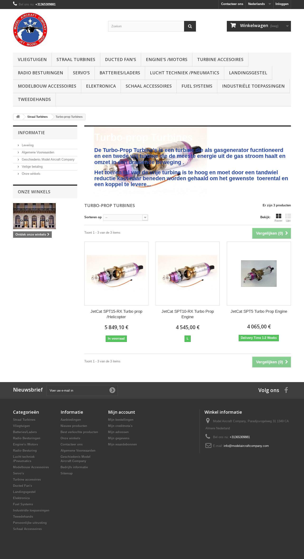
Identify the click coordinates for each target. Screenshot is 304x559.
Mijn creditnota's (120, 426)
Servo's (81, 73)
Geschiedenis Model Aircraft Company (48, 159)
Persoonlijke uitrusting (30, 523)
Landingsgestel (248, 73)
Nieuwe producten (74, 426)
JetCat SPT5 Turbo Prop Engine (259, 311)
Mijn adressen (118, 432)
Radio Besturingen (40, 73)
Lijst (288, 220)
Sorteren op (93, 217)
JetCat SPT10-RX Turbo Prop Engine (188, 314)
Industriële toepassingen (253, 86)
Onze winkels (30, 173)
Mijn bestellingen (120, 420)
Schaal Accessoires (149, 86)
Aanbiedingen (71, 420)
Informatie (31, 132)
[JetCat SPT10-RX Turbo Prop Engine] (187, 273)
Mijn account (121, 412)
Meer (97, 192)
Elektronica (101, 86)
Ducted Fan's (120, 59)
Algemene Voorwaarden (37, 152)
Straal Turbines (76, 59)
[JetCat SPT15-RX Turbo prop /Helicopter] (116, 273)
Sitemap (67, 473)
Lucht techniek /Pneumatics (184, 73)
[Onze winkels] (45, 216)
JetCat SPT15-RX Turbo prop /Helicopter (116, 314)
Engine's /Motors (166, 59)
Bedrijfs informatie (74, 467)
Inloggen (282, 4)
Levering (27, 145)
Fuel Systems (196, 86)
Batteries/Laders (120, 73)
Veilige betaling (32, 166)
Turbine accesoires (220, 59)
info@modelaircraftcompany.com (246, 446)
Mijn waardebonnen (122, 444)
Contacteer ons (232, 4)
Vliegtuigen (32, 59)
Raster (278, 220)
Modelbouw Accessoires (47, 86)
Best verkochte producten (79, 432)
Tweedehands (34, 99)
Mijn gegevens (118, 438)
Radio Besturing (25, 450)
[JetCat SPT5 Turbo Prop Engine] (259, 273)
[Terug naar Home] (18, 117)
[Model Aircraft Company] (57, 30)
